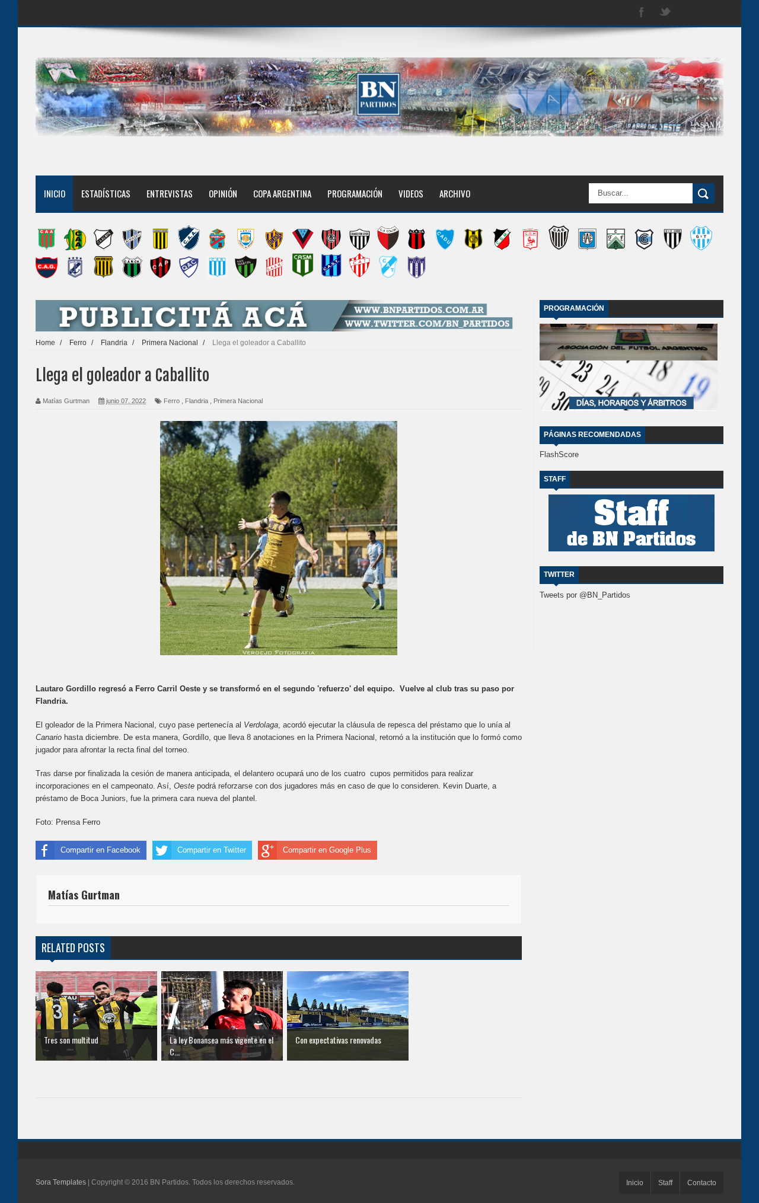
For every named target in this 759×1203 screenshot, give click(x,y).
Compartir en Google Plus (327, 849)
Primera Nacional (238, 400)
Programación (354, 193)
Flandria (196, 400)
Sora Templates (61, 1182)
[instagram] (689, 12)
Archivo (454, 193)
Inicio (54, 193)
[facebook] (641, 12)
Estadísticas (105, 193)
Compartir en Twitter (211, 849)
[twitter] (665, 12)
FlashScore (559, 454)
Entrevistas (169, 193)
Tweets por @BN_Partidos (585, 595)
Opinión (223, 193)
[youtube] (713, 12)
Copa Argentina (282, 193)
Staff (665, 1183)
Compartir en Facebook (100, 849)
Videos (410, 193)
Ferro (172, 400)
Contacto (701, 1183)
